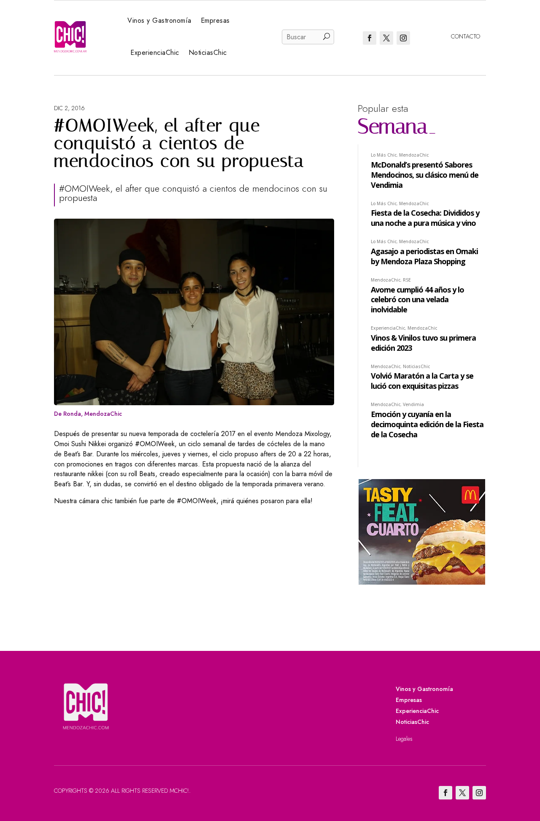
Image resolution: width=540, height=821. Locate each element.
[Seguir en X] (386, 38)
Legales (404, 738)
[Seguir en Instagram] (403, 38)
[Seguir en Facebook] (369, 38)
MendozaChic (103, 413)
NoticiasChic (208, 52)
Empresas (215, 20)
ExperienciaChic (154, 52)
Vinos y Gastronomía (159, 20)
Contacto (465, 36)
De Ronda (67, 413)
